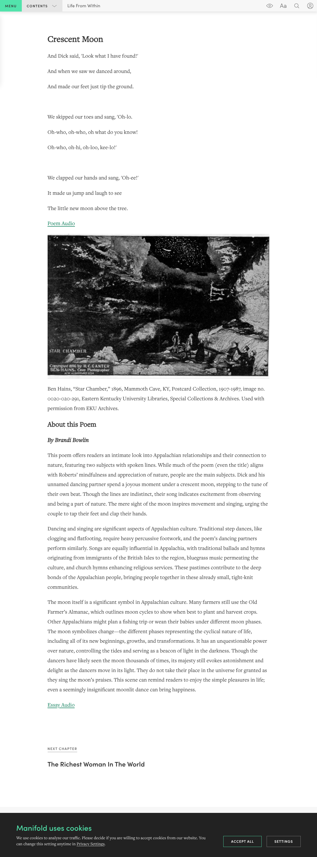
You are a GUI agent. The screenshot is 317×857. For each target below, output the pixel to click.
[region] (158, 371)
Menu (11, 5)
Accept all (242, 841)
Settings (283, 841)
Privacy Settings (90, 844)
